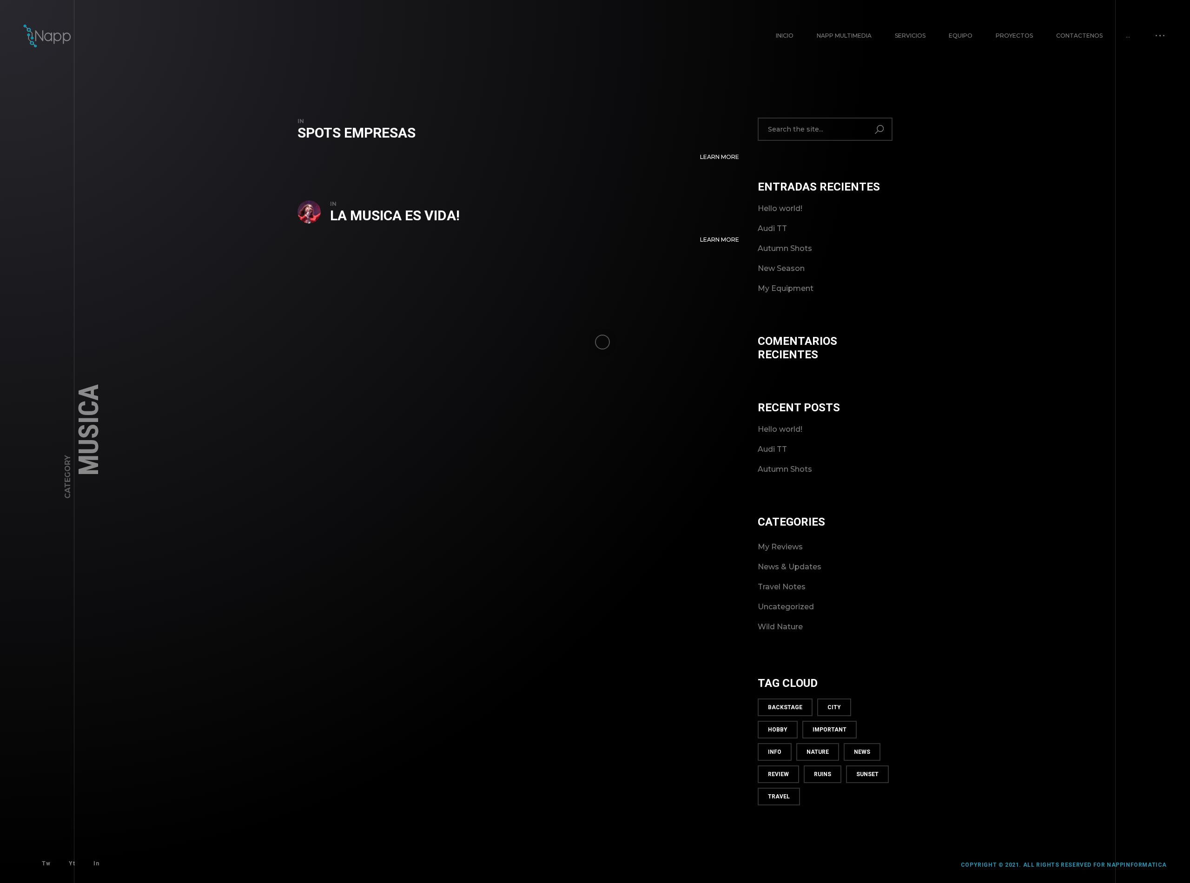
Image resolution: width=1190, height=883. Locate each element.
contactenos (1079, 35)
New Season (781, 268)
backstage (785, 707)
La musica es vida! (395, 215)
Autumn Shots (785, 248)
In (96, 863)
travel (779, 796)
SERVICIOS (910, 35)
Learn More (719, 156)
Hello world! (780, 208)
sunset (867, 774)
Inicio (784, 35)
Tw (46, 863)
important (829, 729)
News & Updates (789, 566)
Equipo (960, 35)
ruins (822, 774)
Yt (72, 863)
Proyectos (1014, 35)
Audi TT (772, 228)
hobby (777, 729)
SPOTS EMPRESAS (357, 133)
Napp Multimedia (844, 35)
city (834, 707)
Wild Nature (780, 626)
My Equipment (785, 288)
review (778, 774)
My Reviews (780, 546)
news (862, 752)
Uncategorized (786, 606)
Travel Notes (782, 586)
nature (818, 752)
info (774, 752)
